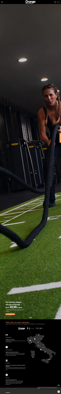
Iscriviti (10, 314)
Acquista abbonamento (60, 138)
